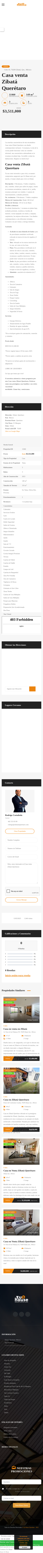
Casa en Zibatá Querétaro (16, 1099)
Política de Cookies (10, 1434)
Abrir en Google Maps (12, 431)
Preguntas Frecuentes (10, 1427)
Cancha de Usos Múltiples (11, 594)
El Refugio (7, 1377)
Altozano (7, 1364)
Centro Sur (7, 1367)
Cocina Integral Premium (11, 553)
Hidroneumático (8, 535)
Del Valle (7, 1373)
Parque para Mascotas (10, 601)
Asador (5, 541)
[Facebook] (15, 1314)
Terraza (5, 557)
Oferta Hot (32, 490)
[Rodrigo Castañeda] (20, 801)
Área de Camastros (9, 579)
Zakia (6, 1406)
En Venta (25, 490)
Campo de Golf (8, 569)
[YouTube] (27, 1314)
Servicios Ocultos (9, 512)
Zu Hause (26, 176)
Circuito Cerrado (8, 550)
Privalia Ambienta (10, 1383)
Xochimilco (8, 1403)
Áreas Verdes (7, 591)
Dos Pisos (6, 610)
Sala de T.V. (7, 544)
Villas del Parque (9, 1399)
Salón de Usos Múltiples (11, 598)
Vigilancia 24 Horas (9, 582)
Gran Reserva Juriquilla (11, 1380)
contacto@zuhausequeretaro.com (15, 1345)
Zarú (5, 1409)
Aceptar (24, 1547)
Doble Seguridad (8, 522)
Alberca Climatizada (10, 528)
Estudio (5, 566)
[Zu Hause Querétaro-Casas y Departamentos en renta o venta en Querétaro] (21, 4)
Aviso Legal (7, 1431)
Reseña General (8, 445)
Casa (23, 458)
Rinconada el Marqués (11, 1390)
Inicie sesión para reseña (17, 975)
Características (8, 506)
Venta (24, 463)
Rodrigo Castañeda (13, 815)
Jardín (5, 538)
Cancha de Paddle (9, 563)
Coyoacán (7, 1370)
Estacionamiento (8, 547)
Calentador (6, 509)
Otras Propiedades (20, 831)
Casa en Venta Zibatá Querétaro (19, 1170)
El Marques (17, 423)
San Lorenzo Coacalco (11, 1393)
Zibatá (31, 179)
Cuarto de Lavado (9, 519)
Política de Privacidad (11, 1437)
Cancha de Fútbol (9, 560)
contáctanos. (25, 389)
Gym (5, 516)
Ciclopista (6, 585)
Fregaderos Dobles (9, 604)
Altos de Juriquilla (10, 1360)
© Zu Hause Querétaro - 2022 (30, 1527)
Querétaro (19, 420)
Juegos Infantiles (8, 531)
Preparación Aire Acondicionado (13, 607)
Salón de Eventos (9, 525)
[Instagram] (21, 1314)
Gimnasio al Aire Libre (10, 588)
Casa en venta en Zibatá (15, 1029)
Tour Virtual (7, 614)
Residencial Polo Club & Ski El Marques (17, 1386)
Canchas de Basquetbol (10, 572)
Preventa (6, 493)
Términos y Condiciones (28, 1489)
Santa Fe (7, 1396)
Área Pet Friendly (9, 576)
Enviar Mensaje (22, 900)
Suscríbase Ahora (21, 1505)
